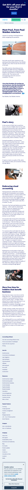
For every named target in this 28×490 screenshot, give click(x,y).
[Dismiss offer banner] (24, 2)
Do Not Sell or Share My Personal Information (14, 479)
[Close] (23, 464)
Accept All (14, 487)
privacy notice (12, 476)
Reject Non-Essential (14, 484)
